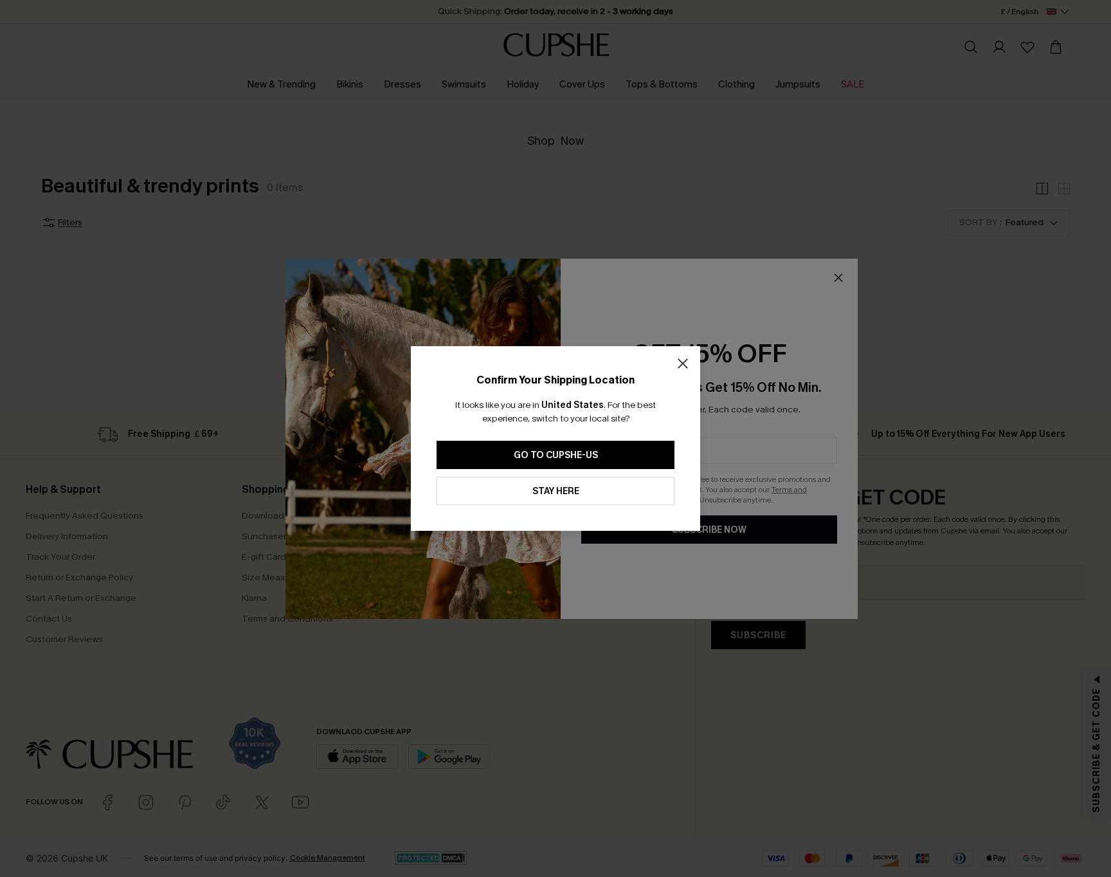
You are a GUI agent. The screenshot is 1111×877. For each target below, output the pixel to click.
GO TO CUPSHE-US (556, 455)
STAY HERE (555, 491)
